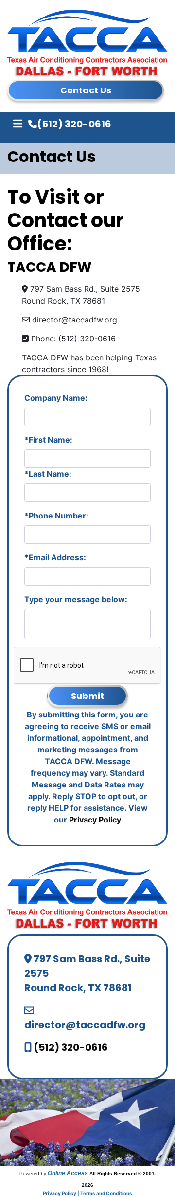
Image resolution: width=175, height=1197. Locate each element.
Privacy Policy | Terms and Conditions (87, 1193)
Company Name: (56, 398)
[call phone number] (32, 124)
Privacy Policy (95, 819)
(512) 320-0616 (74, 124)
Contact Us (85, 90)
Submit (87, 696)
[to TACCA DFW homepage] (87, 895)
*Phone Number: (56, 515)
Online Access (68, 1173)
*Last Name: (47, 474)
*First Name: (48, 440)
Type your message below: (75, 599)
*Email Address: (55, 557)
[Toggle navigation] (17, 123)
